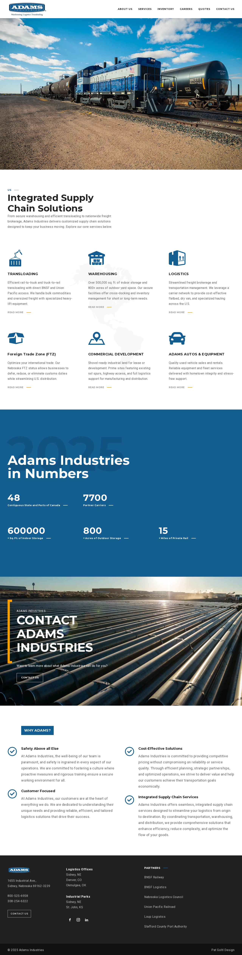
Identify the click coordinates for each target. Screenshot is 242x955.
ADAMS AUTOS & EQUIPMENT (197, 354)
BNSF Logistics (155, 887)
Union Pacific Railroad (159, 907)
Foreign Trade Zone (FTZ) (32, 354)
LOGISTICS (179, 274)
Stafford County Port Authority (165, 926)
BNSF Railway (154, 877)
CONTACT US (30, 677)
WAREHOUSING (102, 274)
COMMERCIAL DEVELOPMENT (116, 354)
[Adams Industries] (27, 9)
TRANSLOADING (23, 274)
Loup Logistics (154, 916)
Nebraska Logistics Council (163, 897)
